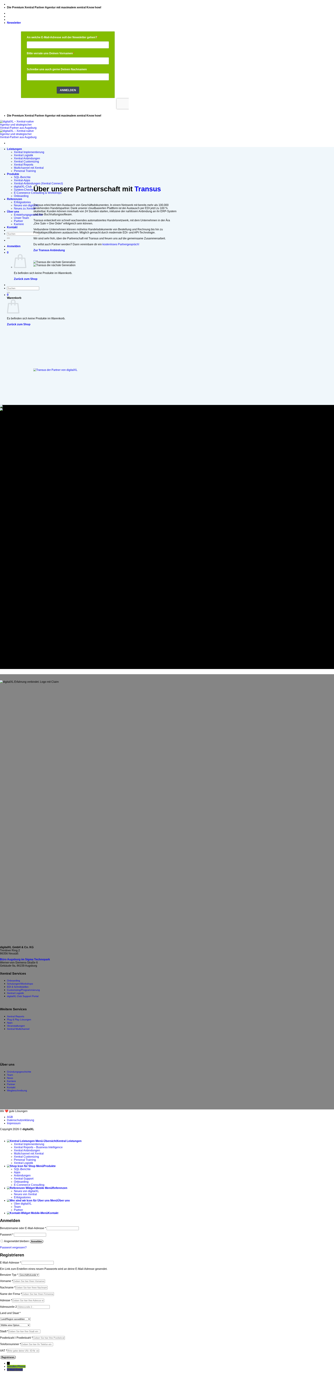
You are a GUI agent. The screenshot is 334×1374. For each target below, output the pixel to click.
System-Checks (23, 189)
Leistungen (14, 149)
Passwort (6, 1234)
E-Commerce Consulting (29, 1184)
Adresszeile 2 (9, 1306)
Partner (18, 221)
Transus (147, 189)
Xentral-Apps (22, 180)
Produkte (13, 174)
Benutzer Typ (9, 1274)
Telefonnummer (10, 1344)
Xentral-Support (23, 1178)
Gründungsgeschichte (19, 1071)
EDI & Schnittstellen (18, 986)
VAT (3, 1350)
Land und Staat (10, 1313)
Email (19, 1369)
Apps (10, 1022)
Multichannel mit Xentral (29, 167)
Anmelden (36, 1241)
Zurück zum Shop (25, 278)
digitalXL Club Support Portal (22, 996)
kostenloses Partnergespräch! (120, 244)
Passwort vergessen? (13, 1247)
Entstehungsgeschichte (28, 214)
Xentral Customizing (26, 161)
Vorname (6, 1281)
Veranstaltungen (16, 1025)
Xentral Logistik (23, 155)
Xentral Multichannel (18, 1028)
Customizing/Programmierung (23, 990)
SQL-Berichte (22, 177)
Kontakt (12, 227)
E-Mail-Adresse (10, 1262)
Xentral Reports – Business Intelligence (38, 1147)
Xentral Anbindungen (27, 158)
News (10, 1078)
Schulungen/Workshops (20, 983)
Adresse (6, 1300)
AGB (10, 1117)
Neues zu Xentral (24, 208)
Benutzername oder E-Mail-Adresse (23, 1228)
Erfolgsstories (22, 202)
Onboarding (21, 195)
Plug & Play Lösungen (19, 1019)
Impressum (14, 1123)
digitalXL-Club (23, 186)
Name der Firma (11, 1293)
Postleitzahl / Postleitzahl (16, 1337)
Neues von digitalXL (26, 205)
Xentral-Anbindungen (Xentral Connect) (38, 183)
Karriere (19, 224)
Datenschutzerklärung (20, 1120)
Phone (21, 1366)
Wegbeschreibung (17, 1090)
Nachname (7, 1287)
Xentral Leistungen (69, 1141)
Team (10, 1074)
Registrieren (7, 1357)
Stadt (4, 1331)
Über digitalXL (23, 1203)
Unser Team (21, 217)
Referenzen (14, 199)
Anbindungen (22, 1175)
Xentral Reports (23, 164)
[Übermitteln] (8, 238)
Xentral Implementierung (29, 152)
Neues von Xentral (25, 1194)
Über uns (13, 211)
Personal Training (25, 170)
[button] (14, 22)
